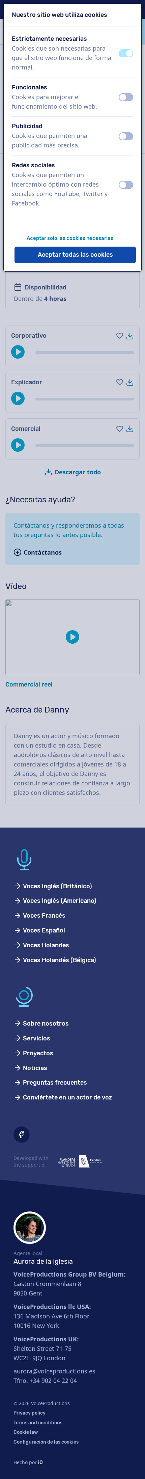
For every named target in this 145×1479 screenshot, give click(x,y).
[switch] (126, 53)
